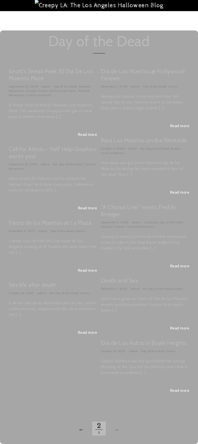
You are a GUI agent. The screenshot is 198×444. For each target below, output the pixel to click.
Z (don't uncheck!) (39, 95)
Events (172, 86)
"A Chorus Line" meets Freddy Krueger (138, 211)
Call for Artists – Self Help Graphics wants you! (53, 153)
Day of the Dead (65, 86)
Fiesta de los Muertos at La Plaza (50, 222)
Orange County (37, 91)
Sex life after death (33, 284)
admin (46, 86)
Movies (119, 226)
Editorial (107, 226)
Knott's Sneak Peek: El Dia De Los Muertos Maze (51, 75)
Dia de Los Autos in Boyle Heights (144, 342)
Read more (87, 134)
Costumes (151, 222)
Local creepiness (112, 153)
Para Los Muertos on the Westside (144, 140)
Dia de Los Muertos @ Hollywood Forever (143, 75)
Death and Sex (119, 280)
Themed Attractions (140, 226)
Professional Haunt (62, 91)
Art (142, 148)
